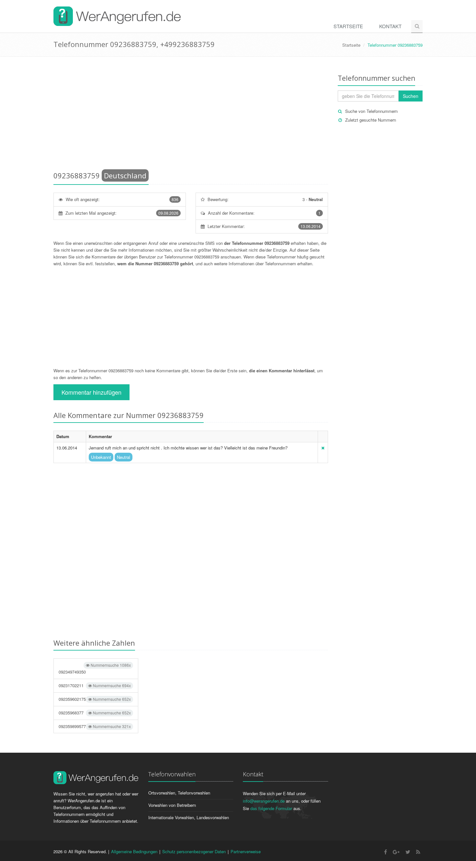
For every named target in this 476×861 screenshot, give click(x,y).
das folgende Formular (271, 808)
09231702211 (95, 685)
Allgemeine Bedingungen (134, 851)
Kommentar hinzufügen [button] (91, 392)
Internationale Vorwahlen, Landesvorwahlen (188, 817)
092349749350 (95, 668)
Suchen (410, 96)
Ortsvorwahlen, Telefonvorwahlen (179, 793)
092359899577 (95, 726)
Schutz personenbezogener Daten (194, 851)
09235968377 (95, 713)
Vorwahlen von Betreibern (172, 805)
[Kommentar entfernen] (322, 448)
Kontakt (390, 26)
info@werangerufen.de (264, 801)
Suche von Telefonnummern (371, 111)
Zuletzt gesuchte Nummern (370, 120)
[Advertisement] (190, 115)
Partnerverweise (246, 851)
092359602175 (95, 699)
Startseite (348, 26)
